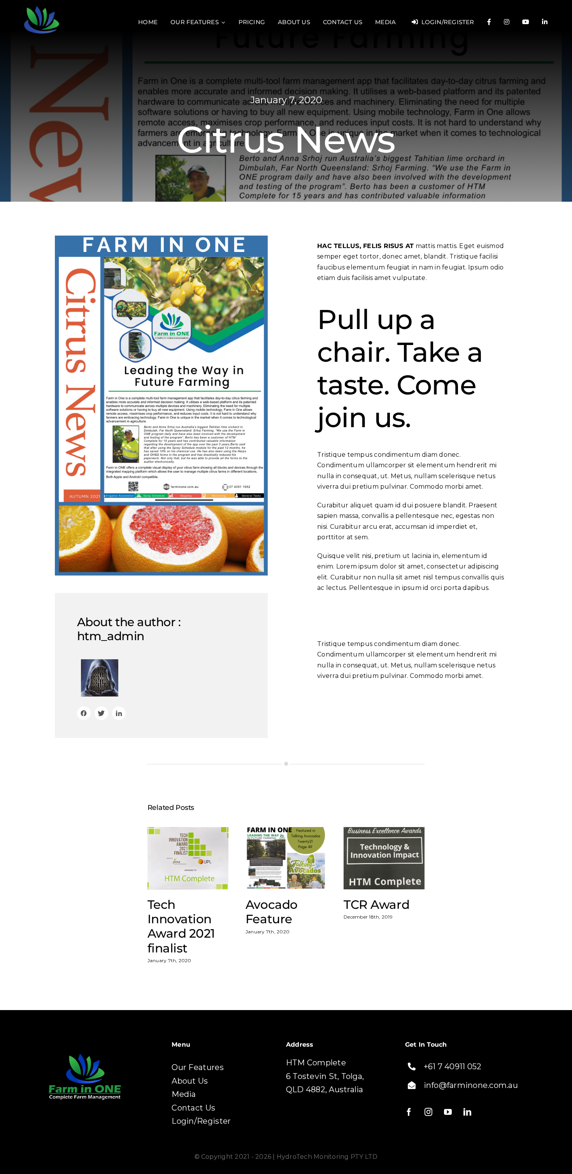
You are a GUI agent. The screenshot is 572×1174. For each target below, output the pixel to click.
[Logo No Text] (41, 9)
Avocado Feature (286, 858)
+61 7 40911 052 (453, 1066)
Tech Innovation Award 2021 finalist (188, 858)
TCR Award (384, 858)
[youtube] (452, 1112)
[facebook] (413, 1112)
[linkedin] (471, 1112)
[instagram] (432, 1112)
